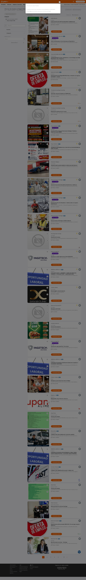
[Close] (59, 2)
